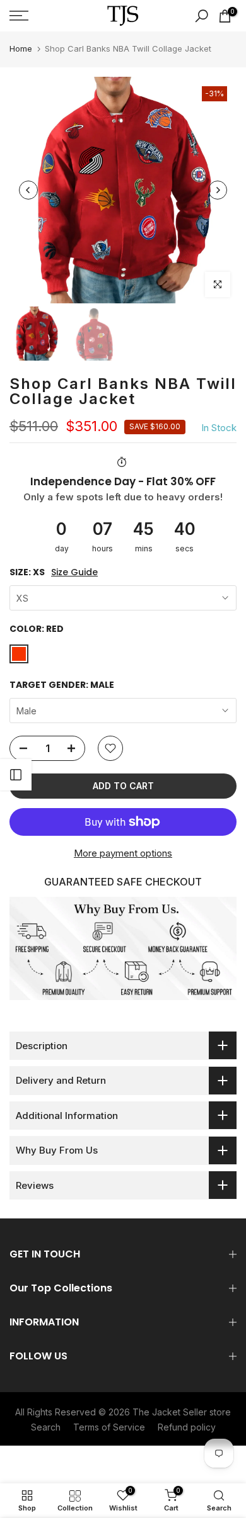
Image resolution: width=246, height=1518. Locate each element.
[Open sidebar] (16, 774)
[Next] (217, 190)
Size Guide (74, 572)
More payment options (123, 853)
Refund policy (187, 1427)
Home (20, 48)
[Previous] (28, 190)
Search (46, 1427)
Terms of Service (109, 1427)
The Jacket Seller (169, 1412)
